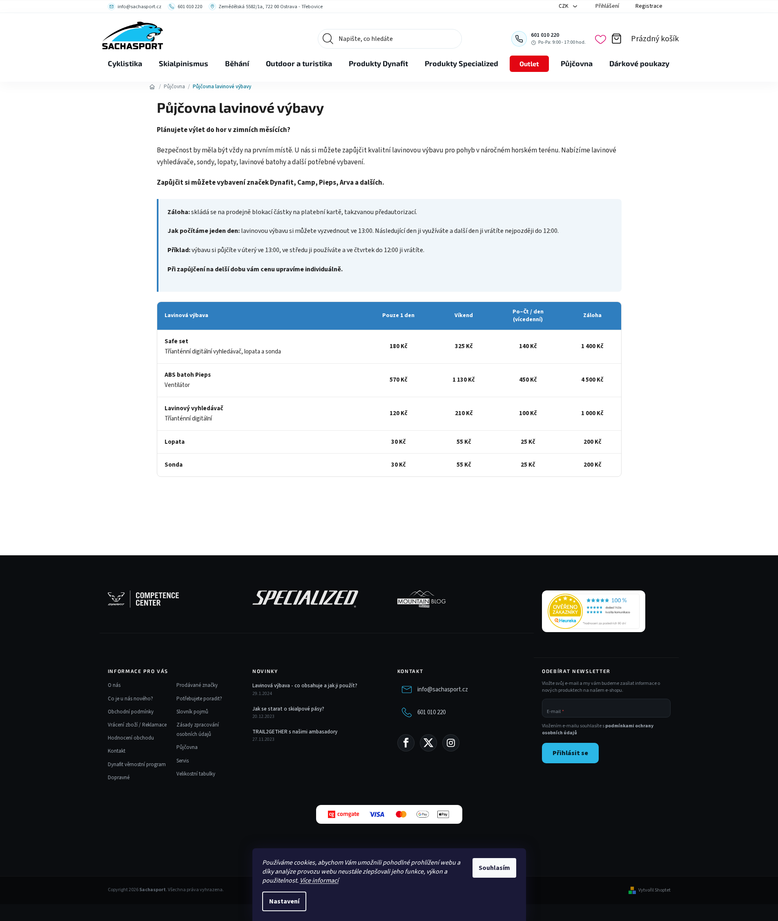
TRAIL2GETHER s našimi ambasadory (294, 731)
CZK (564, 6)
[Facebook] (406, 742)
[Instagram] (450, 742)
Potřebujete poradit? (199, 698)
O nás (114, 685)
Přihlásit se (570, 753)
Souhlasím (494, 867)
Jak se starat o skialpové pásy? (288, 709)
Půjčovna (187, 747)
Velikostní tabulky (195, 774)
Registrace (648, 6)
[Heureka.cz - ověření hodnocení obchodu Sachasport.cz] (594, 611)
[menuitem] (125, 64)
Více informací (319, 880)
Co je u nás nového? (130, 698)
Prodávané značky (197, 685)
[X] (428, 742)
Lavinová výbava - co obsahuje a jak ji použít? (304, 685)
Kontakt (116, 751)
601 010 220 (431, 712)
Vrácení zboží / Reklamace (137, 725)
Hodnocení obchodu (131, 738)
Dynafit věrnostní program (137, 764)
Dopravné (118, 777)
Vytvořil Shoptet (654, 890)
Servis (182, 761)
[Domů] (152, 86)
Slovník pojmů (192, 711)
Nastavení (284, 901)
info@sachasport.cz (442, 689)
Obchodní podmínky (131, 711)
